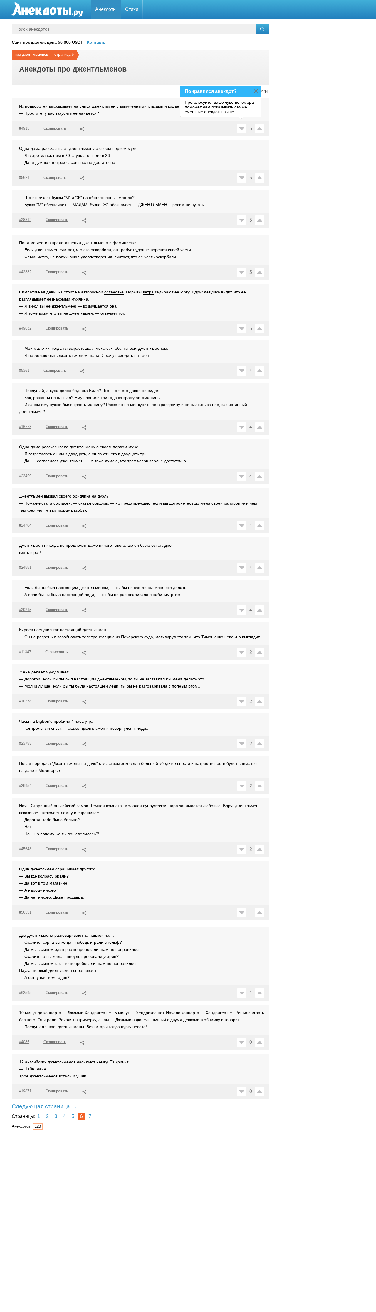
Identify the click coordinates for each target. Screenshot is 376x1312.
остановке (114, 292)
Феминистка (36, 256)
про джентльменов (31, 54)
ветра (148, 292)
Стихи (131, 9)
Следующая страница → (44, 1106)
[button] (82, 128)
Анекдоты (106, 9)
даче (91, 763)
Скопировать (54, 128)
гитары (101, 1026)
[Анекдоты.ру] (47, 9)
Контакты (97, 42)
